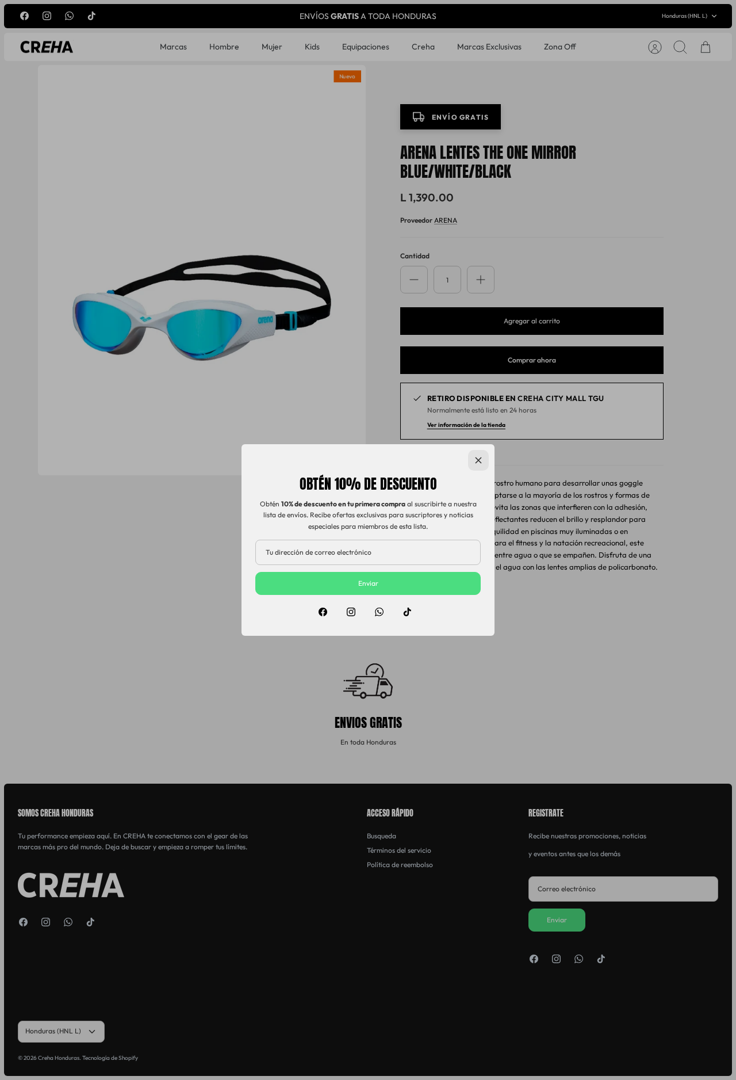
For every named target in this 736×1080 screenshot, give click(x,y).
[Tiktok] (407, 612)
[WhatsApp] (379, 612)
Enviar (368, 583)
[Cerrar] (478, 460)
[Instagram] (351, 612)
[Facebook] (323, 612)
